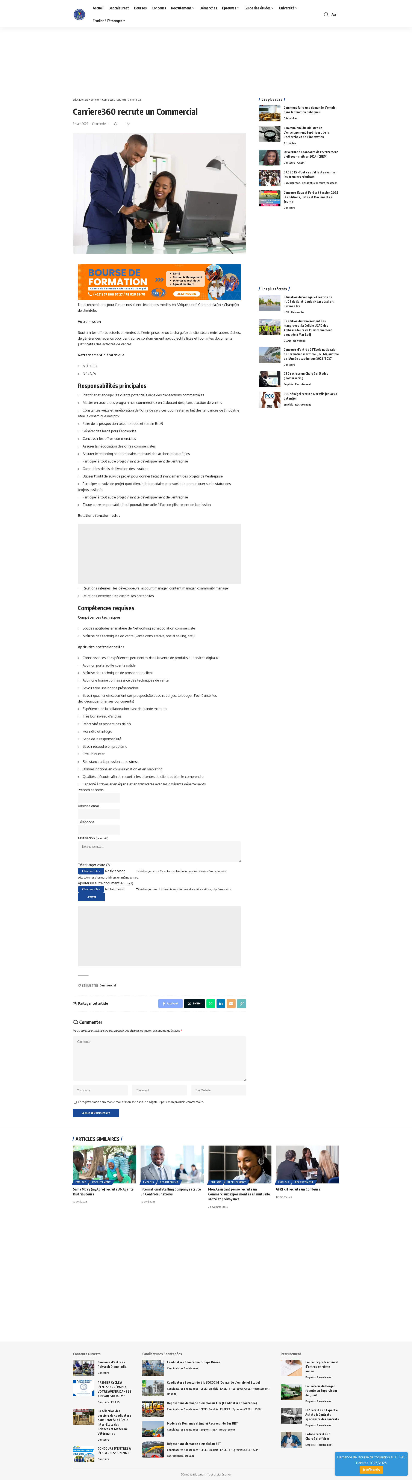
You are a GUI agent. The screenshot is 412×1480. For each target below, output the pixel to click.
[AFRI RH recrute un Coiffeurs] (307, 1164)
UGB (286, 312)
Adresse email (89, 806)
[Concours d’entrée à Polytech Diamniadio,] (83, 1368)
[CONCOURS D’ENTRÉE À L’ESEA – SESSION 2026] (83, 1454)
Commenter (99, 123)
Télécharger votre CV (94, 865)
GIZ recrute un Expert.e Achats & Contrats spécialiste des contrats (322, 1414)
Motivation (93, 838)
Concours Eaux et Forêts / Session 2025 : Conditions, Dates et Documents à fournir (311, 197)
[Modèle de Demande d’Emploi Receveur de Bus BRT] (153, 1429)
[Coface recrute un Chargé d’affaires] (291, 1440)
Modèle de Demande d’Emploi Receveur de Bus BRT (202, 1423)
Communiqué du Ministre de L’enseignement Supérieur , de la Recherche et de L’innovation (306, 132)
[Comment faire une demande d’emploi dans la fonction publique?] (269, 113)
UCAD (287, 340)
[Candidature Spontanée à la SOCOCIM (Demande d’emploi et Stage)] (153, 1388)
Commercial (108, 985)
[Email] (231, 1003)
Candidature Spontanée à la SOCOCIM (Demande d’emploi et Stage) (213, 1382)
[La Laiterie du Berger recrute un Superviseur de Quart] (291, 1392)
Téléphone (86, 822)
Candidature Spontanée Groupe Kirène (193, 1362)
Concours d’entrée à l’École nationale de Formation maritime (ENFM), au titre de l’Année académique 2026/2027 (311, 354)
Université (297, 312)
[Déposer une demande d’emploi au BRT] (153, 1449)
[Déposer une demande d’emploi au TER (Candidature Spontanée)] (153, 1409)
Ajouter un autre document (105, 883)
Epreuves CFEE (241, 1388)
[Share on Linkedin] (221, 1003)
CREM (300, 162)
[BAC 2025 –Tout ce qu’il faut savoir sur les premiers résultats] (269, 178)
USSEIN (171, 1394)
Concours (289, 162)
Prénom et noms (91, 790)
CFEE (203, 1388)
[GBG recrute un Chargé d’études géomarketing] (269, 379)
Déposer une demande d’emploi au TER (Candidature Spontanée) (212, 1403)
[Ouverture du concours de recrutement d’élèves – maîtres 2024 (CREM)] (269, 158)
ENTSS (115, 1402)
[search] (326, 14)
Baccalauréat (292, 183)
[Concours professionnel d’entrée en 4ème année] (291, 1368)
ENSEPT (225, 1388)
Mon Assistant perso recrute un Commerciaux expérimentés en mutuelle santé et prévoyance (239, 1194)
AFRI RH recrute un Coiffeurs (298, 1189)
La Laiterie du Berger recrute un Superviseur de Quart (321, 1390)
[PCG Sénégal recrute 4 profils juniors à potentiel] (269, 400)
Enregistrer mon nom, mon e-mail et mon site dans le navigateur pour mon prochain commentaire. (141, 1102)
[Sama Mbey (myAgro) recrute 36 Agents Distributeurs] (104, 1164)
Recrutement (303, 384)
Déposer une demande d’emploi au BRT (194, 1444)
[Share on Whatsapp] (210, 1003)
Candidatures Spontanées (182, 1368)
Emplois (288, 384)
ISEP (214, 1429)
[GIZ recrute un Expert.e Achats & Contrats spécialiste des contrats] (291, 1416)
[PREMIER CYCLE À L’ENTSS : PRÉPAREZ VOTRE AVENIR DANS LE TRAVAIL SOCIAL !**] (83, 1388)
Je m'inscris (371, 1470)
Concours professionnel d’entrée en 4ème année (321, 1366)
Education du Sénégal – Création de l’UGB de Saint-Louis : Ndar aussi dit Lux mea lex (309, 301)
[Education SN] (79, 14)
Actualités (290, 143)
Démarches (290, 118)
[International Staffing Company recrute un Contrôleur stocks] (172, 1164)
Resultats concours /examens (319, 183)
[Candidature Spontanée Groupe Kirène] (153, 1368)
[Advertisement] (129, 59)
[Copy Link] (241, 1003)
